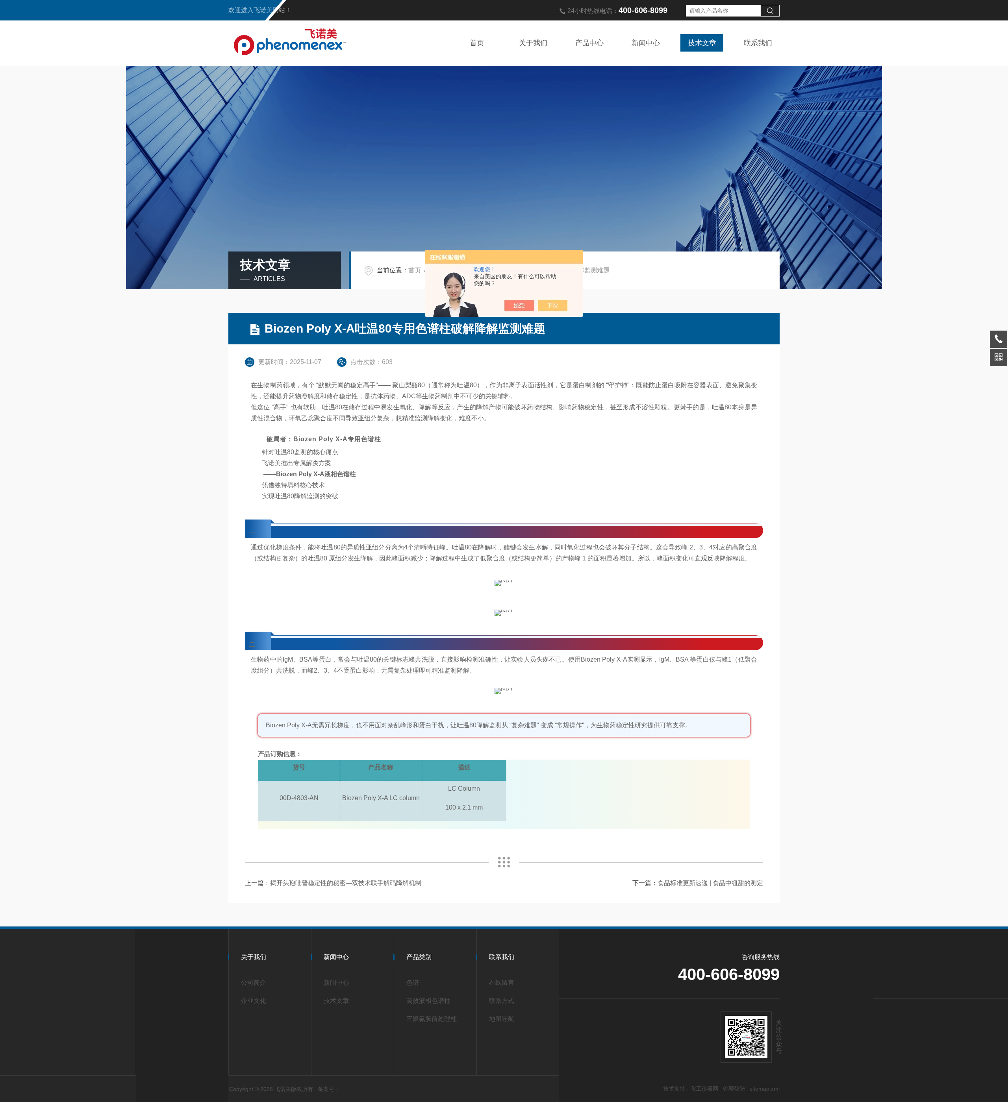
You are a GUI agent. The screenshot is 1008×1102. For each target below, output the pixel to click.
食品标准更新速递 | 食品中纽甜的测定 (710, 883)
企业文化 (253, 1000)
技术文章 (702, 43)
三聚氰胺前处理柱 (431, 1018)
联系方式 (501, 1000)
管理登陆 (734, 1088)
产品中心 (589, 43)
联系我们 (758, 43)
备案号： (329, 1089)
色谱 (412, 982)
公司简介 (253, 982)
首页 (477, 43)
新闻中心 (646, 43)
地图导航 (501, 1018)
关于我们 (533, 43)
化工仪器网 (704, 1088)
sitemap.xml (765, 1088)
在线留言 (501, 982)
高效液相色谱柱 (428, 1000)
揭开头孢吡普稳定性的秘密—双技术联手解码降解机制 (345, 883)
